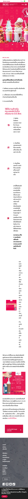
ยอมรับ (4, 496)
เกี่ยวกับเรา (5, 453)
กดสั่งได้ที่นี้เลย (12, 418)
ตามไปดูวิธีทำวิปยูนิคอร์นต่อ (13, 426)
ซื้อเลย (22, 1)
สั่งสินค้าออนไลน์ (6, 461)
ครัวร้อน (4, 447)
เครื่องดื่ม (5, 449)
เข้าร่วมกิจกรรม (6, 457)
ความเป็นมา (5, 468)
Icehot (4, 474)
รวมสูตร (4, 459)
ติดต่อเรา (6, 479)
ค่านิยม (4, 470)
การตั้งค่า (8, 493)
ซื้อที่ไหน (4, 472)
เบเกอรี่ (4, 445)
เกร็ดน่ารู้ (4, 455)
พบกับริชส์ (5, 465)
